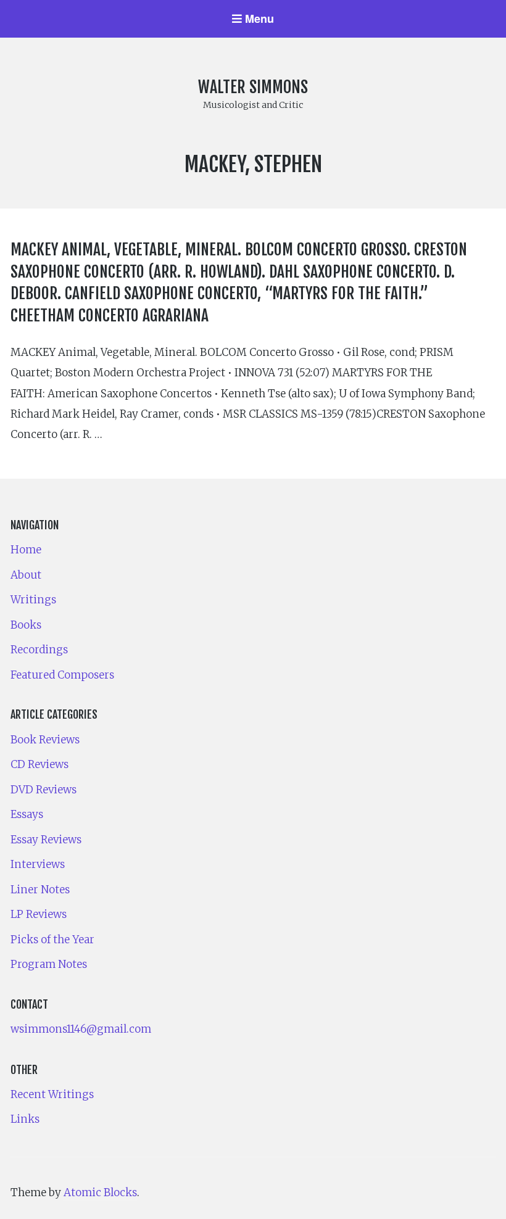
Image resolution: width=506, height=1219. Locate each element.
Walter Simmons (253, 87)
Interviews (37, 864)
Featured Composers (62, 675)
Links (24, 1119)
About (25, 575)
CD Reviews (39, 764)
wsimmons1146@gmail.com (80, 1029)
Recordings (39, 649)
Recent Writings (52, 1094)
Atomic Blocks (100, 1192)
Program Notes (48, 964)
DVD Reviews (43, 789)
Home (25, 549)
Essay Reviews (45, 839)
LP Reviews (38, 914)
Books (25, 625)
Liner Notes (40, 889)
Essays (26, 814)
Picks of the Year (52, 939)
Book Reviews (45, 739)
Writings (33, 599)
